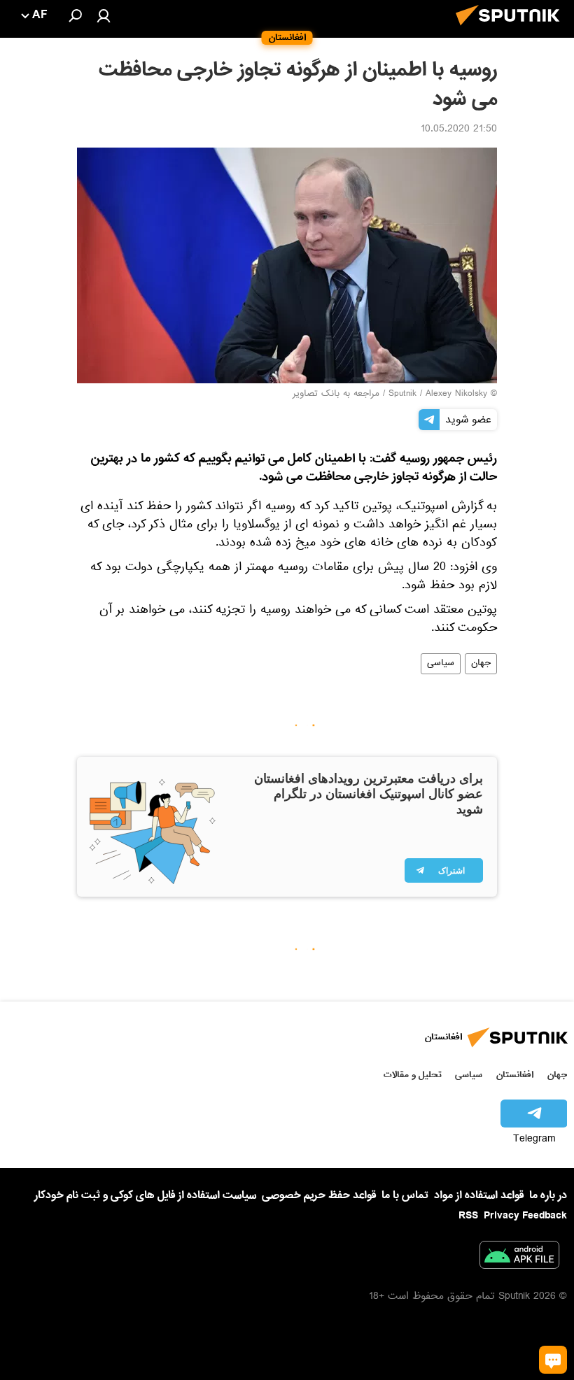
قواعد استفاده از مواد (479, 1195)
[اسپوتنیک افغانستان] (511, 29)
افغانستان (514, 1075)
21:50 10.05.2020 (459, 130)
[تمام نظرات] (553, 1360)
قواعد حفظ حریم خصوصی (319, 1195)
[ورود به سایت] (104, 15)
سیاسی (440, 663)
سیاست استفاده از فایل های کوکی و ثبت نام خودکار (145, 1195)
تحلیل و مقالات (413, 1075)
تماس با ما (405, 1195)
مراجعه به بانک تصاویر (336, 394)
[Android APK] (519, 1257)
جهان (481, 663)
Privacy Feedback (525, 1216)
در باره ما (548, 1195)
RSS (468, 1215)
